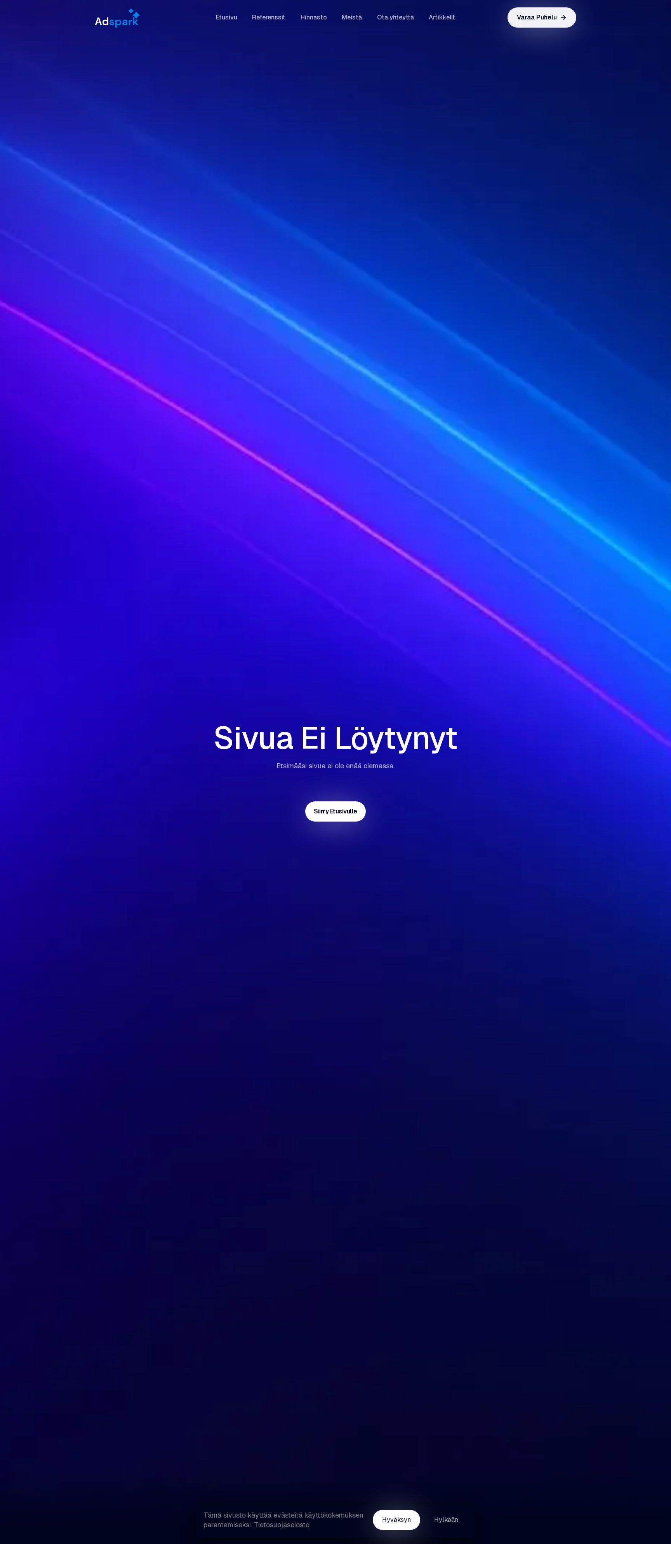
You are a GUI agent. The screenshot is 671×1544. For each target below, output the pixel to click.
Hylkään (446, 1520)
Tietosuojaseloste (281, 1524)
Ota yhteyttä (395, 17)
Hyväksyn (396, 1520)
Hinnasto (314, 17)
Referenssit (268, 17)
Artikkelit (442, 17)
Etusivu (226, 17)
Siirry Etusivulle (335, 811)
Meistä (352, 17)
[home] (133, 17)
